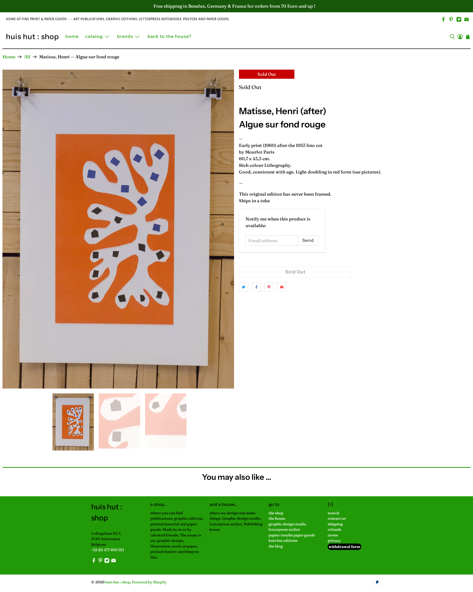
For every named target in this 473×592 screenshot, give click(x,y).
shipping (335, 524)
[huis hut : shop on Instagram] (459, 19)
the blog (276, 546)
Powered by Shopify (149, 582)
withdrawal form (344, 546)
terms (333, 535)
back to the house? (169, 36)
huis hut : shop (32, 36)
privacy (334, 540)
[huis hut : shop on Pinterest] (451, 19)
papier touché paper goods (292, 535)
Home (8, 57)
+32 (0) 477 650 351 (107, 549)
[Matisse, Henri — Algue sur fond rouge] (118, 229)
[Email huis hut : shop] (466, 19)
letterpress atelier (284, 529)
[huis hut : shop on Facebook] (443, 19)
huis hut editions (283, 540)
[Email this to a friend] (282, 287)
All (27, 57)
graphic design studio (287, 524)
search (333, 513)
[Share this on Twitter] (243, 287)
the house (277, 518)
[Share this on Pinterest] (269, 287)
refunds (334, 529)
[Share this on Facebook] (256, 287)
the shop (276, 513)
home (72, 36)
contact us (337, 518)
